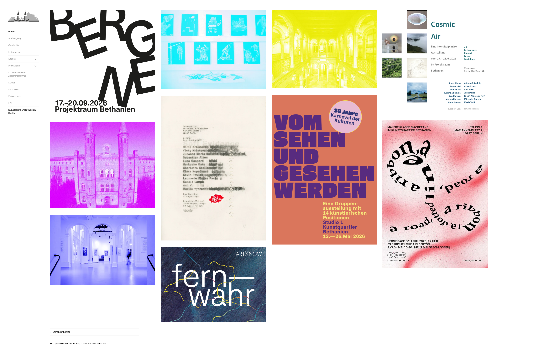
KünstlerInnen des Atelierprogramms (17, 74)
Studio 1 (12, 59)
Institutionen (14, 52)
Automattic (101, 343)
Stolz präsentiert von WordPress (64, 343)
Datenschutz (14, 96)
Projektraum (14, 66)
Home (11, 31)
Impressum (13, 89)
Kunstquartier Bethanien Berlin (22, 111)
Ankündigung (14, 38)
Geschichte (13, 45)
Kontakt (12, 83)
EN (10, 103)
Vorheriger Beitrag (61, 332)
